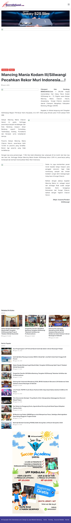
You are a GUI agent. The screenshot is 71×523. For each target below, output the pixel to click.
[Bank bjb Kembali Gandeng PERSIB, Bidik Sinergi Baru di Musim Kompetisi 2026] (6, 425)
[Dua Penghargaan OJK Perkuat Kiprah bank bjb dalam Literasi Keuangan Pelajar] (6, 351)
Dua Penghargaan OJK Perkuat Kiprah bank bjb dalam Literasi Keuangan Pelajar (38, 348)
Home (45, 519)
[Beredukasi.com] (12, 4)
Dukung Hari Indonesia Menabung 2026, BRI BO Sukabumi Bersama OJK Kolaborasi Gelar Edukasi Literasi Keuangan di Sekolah (59, 332)
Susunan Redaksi (59, 519)
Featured (5, 70)
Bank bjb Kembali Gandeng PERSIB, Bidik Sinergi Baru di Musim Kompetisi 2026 (38, 422)
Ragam (12, 70)
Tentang (50, 519)
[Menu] (69, 5)
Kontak (67, 519)
